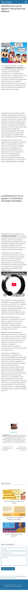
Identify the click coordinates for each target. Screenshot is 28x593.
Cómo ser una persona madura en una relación (21, 448)
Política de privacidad (15, 586)
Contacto (7, 586)
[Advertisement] (14, 27)
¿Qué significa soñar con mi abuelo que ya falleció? (7, 448)
